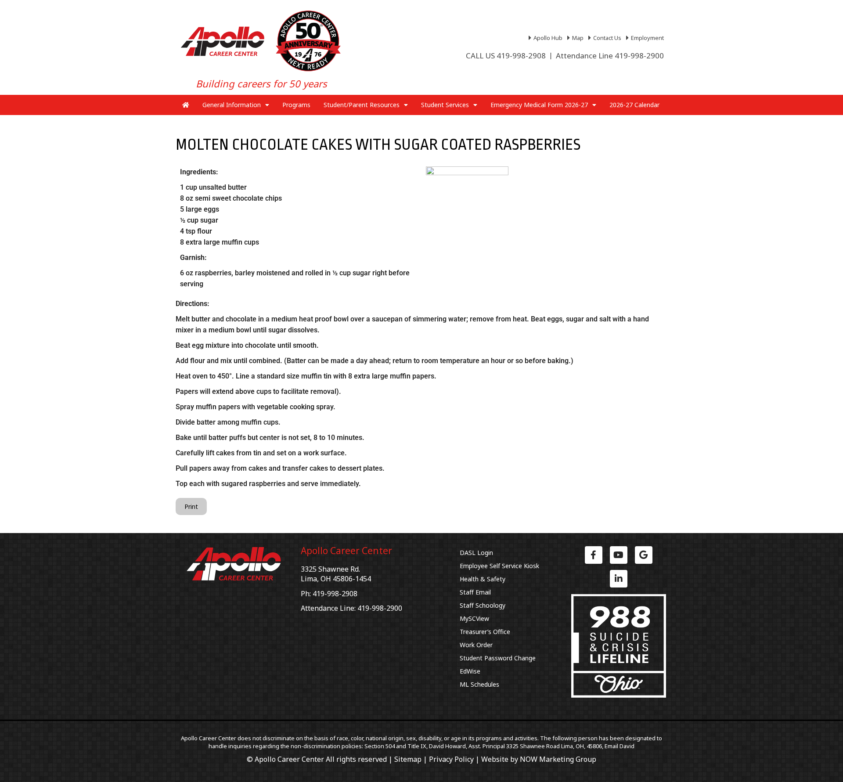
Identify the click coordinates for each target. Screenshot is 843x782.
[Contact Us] (605, 38)
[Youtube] (618, 555)
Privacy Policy (451, 759)
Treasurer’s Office (485, 631)
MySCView (474, 618)
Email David (619, 746)
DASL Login (476, 552)
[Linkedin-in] (618, 578)
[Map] (576, 38)
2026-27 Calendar (634, 105)
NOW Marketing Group (558, 759)
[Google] (643, 555)
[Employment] (646, 38)
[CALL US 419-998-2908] (506, 55)
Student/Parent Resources (362, 105)
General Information (231, 105)
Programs (296, 105)
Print (191, 506)
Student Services (445, 105)
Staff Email (475, 592)
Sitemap (408, 759)
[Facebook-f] (593, 555)
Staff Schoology (482, 605)
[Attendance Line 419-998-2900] (610, 55)
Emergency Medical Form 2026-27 (539, 105)
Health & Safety (482, 579)
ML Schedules (479, 684)
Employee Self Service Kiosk (499, 566)
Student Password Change (498, 658)
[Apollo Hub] (547, 38)
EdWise (470, 671)
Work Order (476, 645)
